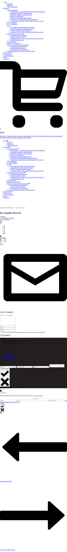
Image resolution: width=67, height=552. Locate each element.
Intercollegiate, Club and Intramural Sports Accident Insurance (27, 11)
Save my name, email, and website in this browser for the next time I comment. (23, 332)
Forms (5, 57)
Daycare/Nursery (11, 41)
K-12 (8, 26)
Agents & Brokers (8, 56)
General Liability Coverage (17, 37)
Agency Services (8, 52)
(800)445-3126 (9, 345)
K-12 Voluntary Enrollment (11, 357)
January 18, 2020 (9, 218)
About (5, 2)
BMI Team (10, 5)
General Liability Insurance (17, 48)
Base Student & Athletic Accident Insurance (22, 27)
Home (5, 352)
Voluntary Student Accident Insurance (20, 30)
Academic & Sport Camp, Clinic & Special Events (21, 51)
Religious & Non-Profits (13, 43)
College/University (12, 10)
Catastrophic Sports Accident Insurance (21, 13)
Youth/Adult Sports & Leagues (15, 34)
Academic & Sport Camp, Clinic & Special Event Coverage (26, 21)
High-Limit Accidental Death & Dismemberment (23, 19)
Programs (6, 8)
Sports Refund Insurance (17, 40)
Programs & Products (10, 354)
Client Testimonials (12, 7)
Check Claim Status (9, 359)
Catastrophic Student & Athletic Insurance (22, 29)
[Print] (0, 236)
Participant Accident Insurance (18, 35)
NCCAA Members (12, 24)
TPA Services (7, 54)
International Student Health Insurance (21, 18)
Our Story (9, 3)
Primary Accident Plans (16, 16)
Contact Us (6, 59)
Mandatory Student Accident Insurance (21, 15)
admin (3, 216)
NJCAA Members (12, 22)
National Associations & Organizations (17, 45)
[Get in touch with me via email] (35, 308)
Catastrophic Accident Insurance (19, 49)
